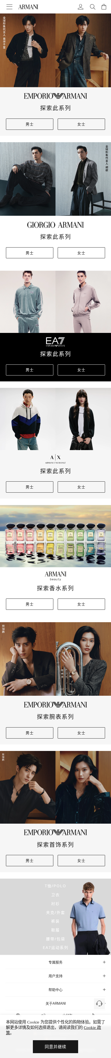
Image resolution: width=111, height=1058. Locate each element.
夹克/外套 (55, 912)
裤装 (55, 921)
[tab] (55, 962)
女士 (81, 124)
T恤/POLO (55, 886)
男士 (30, 124)
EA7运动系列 (55, 947)
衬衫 (55, 903)
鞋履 (55, 930)
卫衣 (55, 895)
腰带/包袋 (55, 938)
